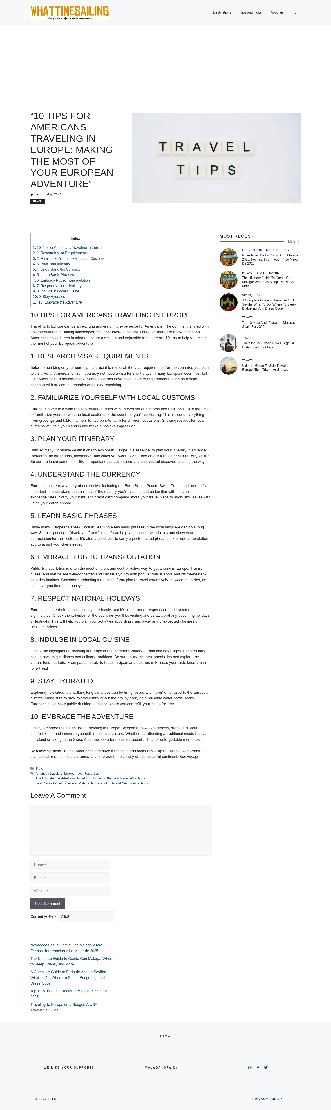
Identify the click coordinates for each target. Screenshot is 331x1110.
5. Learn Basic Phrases (53, 275)
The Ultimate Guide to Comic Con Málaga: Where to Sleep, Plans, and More (268, 282)
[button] (294, 12)
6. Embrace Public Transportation (61, 280)
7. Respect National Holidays (58, 286)
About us (277, 12)
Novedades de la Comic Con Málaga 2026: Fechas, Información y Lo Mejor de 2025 (270, 259)
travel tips (92, 773)
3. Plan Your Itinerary (51, 264)
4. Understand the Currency (57, 269)
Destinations (222, 12)
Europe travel (73, 773)
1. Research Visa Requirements (60, 253)
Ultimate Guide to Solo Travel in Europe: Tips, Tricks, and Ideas (265, 367)
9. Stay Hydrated (49, 296)
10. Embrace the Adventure (57, 302)
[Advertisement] (165, 58)
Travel (38, 201)
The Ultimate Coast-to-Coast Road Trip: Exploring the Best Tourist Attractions (90, 778)
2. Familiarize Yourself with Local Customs (68, 258)
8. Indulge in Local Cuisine (56, 291)
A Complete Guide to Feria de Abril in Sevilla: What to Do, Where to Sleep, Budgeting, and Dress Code (269, 304)
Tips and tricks (251, 12)
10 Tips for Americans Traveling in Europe (68, 247)
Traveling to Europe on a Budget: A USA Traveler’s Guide (268, 345)
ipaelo (34, 194)
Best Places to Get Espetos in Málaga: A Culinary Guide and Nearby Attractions (92, 783)
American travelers (49, 773)
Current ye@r (43, 917)
